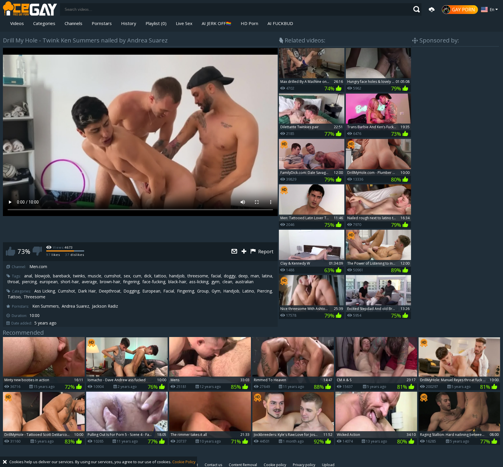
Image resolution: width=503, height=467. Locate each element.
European (151, 291)
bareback (61, 276)
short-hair (70, 282)
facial (216, 276)
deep (243, 276)
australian (244, 282)
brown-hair (110, 282)
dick (147, 276)
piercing (29, 282)
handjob (177, 276)
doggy (229, 276)
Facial (168, 291)
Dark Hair (87, 291)
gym (215, 282)
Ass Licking (44, 291)
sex (127, 276)
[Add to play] (244, 251)
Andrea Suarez (75, 306)
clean (227, 282)
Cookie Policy (184, 461)
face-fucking (153, 282)
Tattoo (14, 297)
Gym (216, 291)
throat (13, 282)
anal (28, 276)
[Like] (10, 251)
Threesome (34, 297)
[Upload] (431, 9)
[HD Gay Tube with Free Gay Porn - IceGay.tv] (30, 9)
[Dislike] (37, 251)
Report (265, 251)
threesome (197, 276)
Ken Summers (45, 306)
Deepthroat (110, 291)
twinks (79, 276)
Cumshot (66, 291)
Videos (17, 23)
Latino (248, 291)
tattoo (160, 276)
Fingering (185, 291)
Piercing (264, 291)
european (49, 282)
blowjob (42, 276)
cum (137, 276)
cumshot (112, 276)
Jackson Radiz (105, 306)
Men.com (38, 267)
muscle (94, 276)
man (255, 276)
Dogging (131, 291)
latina (267, 276)
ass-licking (198, 282)
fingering (131, 282)
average (89, 282)
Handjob (231, 291)
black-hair (177, 282)
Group (203, 291)
